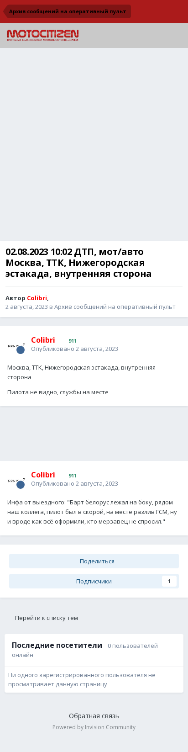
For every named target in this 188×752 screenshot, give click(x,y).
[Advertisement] (94, 147)
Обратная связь (94, 715)
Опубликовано (74, 348)
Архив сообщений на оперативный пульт (115, 306)
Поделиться (96, 561)
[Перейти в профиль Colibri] (16, 344)
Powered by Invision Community (94, 727)
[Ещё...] (171, 343)
